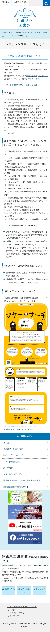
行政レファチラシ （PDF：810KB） (20, 429)
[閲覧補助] (5, 5)
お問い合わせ (31, 76)
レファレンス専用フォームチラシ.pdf (20, 85)
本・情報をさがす (19, 32)
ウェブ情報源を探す (12, 462)
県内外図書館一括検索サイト (16, 487)
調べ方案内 (8, 468)
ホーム (5, 32)
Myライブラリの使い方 (13, 455)
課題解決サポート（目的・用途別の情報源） (22, 480)
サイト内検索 (21, 2)
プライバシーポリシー (17, 613)
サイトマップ (13, 616)
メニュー (46, 4)
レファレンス (39, 589)
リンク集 (11, 610)
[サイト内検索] (20, 5)
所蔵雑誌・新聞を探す (13, 449)
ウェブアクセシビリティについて (22, 607)
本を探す (7, 443)
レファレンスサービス (13, 474)
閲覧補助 (5, 2)
